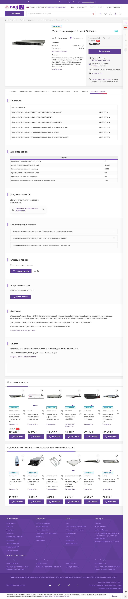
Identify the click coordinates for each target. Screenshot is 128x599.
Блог (72, 7)
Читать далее (57, 69)
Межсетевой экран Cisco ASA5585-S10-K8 (52, 416)
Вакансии (10, 530)
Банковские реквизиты (14, 537)
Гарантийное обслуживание (46, 533)
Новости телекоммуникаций (76, 527)
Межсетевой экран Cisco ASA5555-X (89, 481)
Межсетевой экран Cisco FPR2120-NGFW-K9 (15, 418)
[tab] (12, 91)
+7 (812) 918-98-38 (100, 563)
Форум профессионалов (75, 530)
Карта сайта (40, 540)
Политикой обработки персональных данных (55, 596)
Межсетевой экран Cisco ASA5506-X (89, 416)
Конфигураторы (71, 544)
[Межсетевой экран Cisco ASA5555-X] (92, 461)
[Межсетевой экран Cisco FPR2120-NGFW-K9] (17, 396)
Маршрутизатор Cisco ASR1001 (109, 480)
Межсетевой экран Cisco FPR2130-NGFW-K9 (109, 418)
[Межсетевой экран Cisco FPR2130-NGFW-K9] (111, 396)
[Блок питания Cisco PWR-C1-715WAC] (36, 461)
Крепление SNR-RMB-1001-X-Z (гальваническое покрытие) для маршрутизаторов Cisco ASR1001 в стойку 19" (52, 483)
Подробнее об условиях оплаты (23, 357)
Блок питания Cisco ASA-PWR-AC (15, 481)
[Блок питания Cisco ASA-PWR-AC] (17, 461)
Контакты (9, 533)
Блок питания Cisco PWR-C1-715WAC (33, 481)
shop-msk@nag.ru (60, 7)
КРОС (68, 537)
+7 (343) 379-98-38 (12, 563)
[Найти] (93, 14)
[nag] (78, 585)
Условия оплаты (42, 527)
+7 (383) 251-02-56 (71, 563)
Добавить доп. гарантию (101, 60)
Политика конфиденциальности (110, 582)
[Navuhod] (59, 585)
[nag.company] (50, 585)
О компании (10, 523)
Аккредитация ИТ (12, 550)
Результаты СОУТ (12, 547)
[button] (64, 2)
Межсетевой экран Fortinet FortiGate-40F (33, 416)
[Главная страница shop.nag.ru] (14, 7)
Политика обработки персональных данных (105, 585)
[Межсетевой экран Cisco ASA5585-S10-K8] (54, 396)
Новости (9, 527)
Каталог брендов (12, 544)
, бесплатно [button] (99, 66)
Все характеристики (59, 51)
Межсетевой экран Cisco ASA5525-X (70, 416)
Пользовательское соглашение (110, 588)
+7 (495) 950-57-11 (41, 7)
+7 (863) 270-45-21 (42, 563)
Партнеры (10, 540)
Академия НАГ (71, 533)
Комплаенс (40, 537)
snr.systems (70, 540)
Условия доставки (42, 530)
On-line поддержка (43, 523)
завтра (94, 66)
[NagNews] (68, 585)
